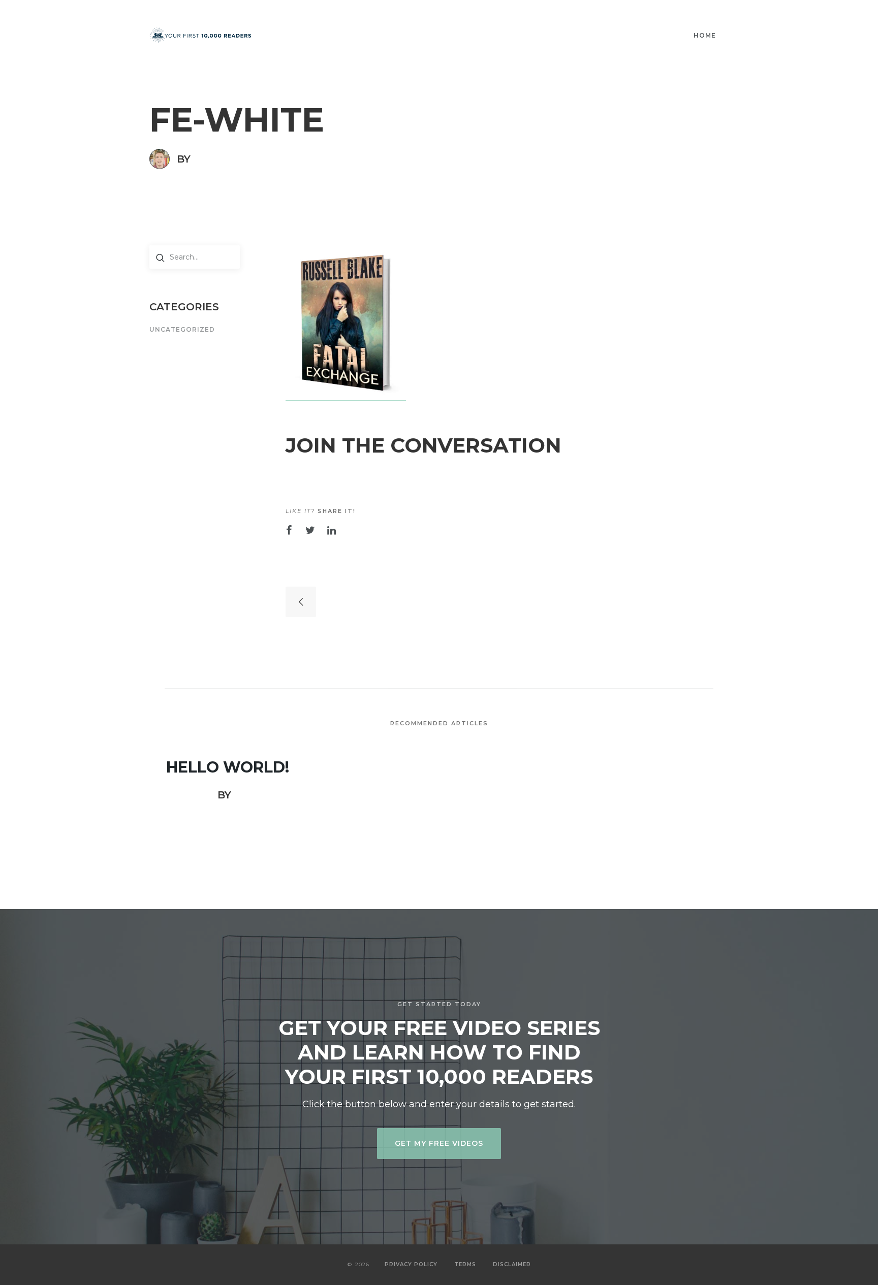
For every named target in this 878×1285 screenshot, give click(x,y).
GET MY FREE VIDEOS (439, 1143)
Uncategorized (182, 330)
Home (705, 35)
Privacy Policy (411, 1264)
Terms (465, 1264)
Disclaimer (512, 1264)
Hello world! (227, 767)
